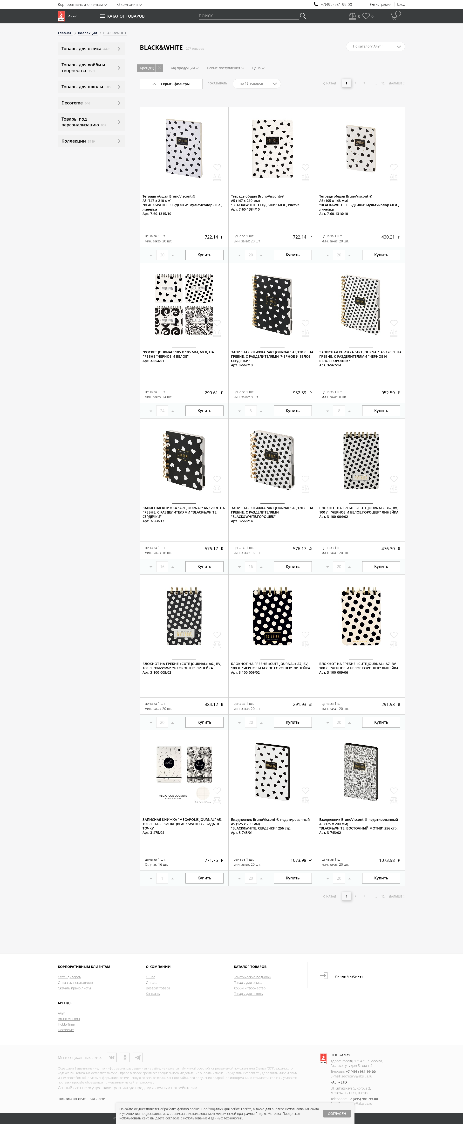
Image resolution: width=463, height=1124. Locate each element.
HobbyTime (66, 1024)
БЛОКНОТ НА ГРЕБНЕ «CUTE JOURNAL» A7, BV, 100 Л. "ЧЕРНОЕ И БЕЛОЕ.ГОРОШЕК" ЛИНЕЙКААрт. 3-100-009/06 (358, 668)
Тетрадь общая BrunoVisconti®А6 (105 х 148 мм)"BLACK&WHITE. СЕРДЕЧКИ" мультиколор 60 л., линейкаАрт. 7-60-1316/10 (359, 205)
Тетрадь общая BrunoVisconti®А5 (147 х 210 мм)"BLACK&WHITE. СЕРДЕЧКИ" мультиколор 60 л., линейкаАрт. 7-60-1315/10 (182, 205)
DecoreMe (66, 1030)
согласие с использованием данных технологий (203, 1118)
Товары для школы (248, 993)
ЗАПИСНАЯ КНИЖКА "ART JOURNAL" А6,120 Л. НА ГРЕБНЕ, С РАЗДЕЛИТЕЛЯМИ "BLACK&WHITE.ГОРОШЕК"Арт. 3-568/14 (272, 514)
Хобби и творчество (250, 988)
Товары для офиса (248, 982)
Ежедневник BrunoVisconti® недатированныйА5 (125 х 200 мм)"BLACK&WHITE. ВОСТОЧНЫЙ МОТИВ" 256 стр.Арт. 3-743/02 (358, 826)
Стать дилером (69, 977)
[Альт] (67, 16)
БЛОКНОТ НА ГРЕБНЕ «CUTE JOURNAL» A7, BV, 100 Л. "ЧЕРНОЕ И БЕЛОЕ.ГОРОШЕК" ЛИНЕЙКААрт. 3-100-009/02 (270, 668)
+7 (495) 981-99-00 (361, 1071)
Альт (61, 1013)
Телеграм (138, 1057)
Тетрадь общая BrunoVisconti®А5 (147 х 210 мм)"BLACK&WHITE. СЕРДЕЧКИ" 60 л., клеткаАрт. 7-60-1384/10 (265, 203)
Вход (401, 4)
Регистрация (380, 4)
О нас (150, 977)
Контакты (153, 993)
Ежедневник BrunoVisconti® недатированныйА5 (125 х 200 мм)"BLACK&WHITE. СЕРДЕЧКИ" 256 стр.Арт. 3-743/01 (270, 826)
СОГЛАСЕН (337, 1114)
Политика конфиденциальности (81, 1099)
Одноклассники (125, 1057)
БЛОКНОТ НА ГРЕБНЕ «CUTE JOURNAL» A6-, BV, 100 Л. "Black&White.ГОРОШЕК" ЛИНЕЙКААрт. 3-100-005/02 (182, 668)
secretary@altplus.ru (356, 1076)
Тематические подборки (252, 977)
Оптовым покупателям (75, 982)
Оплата (151, 982)
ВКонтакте (112, 1057)
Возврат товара (158, 988)
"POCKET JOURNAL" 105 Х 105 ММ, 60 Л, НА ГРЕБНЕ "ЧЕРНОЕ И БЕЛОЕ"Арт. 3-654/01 (178, 356)
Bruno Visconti (69, 1018)
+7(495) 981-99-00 (336, 4)
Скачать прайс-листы (74, 988)
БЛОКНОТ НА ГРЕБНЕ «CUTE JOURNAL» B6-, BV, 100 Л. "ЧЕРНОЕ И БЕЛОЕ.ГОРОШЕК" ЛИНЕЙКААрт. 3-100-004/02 (358, 512)
